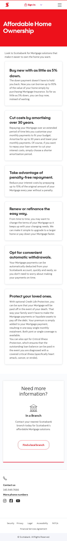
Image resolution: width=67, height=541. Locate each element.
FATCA (55, 523)
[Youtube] (18, 500)
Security (10, 523)
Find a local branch (33, 444)
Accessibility (42, 523)
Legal (30, 523)
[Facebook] (11, 500)
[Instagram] (4, 500)
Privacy (20, 523)
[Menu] (60, 5)
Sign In (32, 4)
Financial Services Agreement (33, 529)
